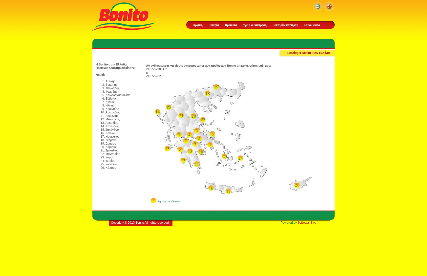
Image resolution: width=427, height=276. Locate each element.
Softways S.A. (307, 222)
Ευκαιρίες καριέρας (285, 25)
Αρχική (198, 25)
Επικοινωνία (312, 25)
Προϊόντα (231, 25)
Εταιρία (214, 25)
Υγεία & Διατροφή (255, 25)
